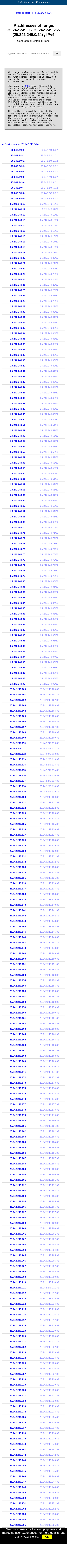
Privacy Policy (29, 1536)
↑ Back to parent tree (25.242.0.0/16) (33, 12)
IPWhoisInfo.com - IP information (34, 2)
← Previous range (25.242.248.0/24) (20, 144)
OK (47, 1536)
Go (57, 53)
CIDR (27, 86)
